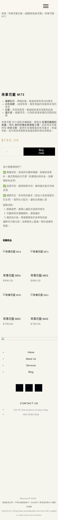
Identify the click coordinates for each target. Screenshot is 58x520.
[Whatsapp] (19, 388)
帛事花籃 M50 (12, 318)
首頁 (3, 13)
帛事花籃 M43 (39, 318)
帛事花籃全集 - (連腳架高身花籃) (25, 13)
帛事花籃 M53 (39, 275)
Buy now (41, 151)
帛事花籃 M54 (12, 275)
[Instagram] (38, 388)
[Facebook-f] (29, 388)
